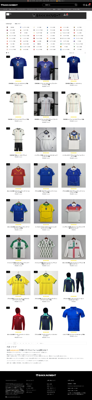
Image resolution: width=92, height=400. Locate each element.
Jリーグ (5, 9)
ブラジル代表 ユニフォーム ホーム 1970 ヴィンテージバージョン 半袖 (46, 299)
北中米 (59, 9)
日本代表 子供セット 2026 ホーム (74, 83)
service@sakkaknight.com (13, 397)
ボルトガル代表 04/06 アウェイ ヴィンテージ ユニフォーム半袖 (18, 227)
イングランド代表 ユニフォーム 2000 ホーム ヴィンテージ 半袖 (46, 155)
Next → (41, 343)
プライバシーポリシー (31, 390)
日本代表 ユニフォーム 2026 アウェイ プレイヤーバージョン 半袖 (46, 120)
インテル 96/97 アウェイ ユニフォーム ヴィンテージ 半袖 (74, 155)
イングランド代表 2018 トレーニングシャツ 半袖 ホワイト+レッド (74, 227)
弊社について (29, 384)
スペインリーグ (21, 9)
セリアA (49, 9)
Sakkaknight (9, 23)
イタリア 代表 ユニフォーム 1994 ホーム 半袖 (74, 334)
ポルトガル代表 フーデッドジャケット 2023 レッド (18, 335)
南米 (54, 9)
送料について (50, 386)
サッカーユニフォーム (17, 383)
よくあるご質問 (29, 388)
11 (37, 343)
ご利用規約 (28, 386)
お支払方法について (51, 390)
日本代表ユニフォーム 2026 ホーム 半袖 (18, 83)
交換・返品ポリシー (51, 388)
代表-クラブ (12, 9)
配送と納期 (49, 384)
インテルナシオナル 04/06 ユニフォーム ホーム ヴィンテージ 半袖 (46, 227)
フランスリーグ (30, 9)
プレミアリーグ (40, 9)
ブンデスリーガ (67, 9)
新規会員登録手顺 (51, 392)
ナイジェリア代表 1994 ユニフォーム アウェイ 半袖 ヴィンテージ (46, 263)
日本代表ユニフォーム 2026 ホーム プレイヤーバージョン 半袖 (46, 84)
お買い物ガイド (50, 394)
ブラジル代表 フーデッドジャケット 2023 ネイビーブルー (46, 335)
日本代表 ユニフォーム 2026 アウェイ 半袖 (18, 119)
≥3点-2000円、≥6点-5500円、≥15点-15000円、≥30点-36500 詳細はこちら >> (47, 1)
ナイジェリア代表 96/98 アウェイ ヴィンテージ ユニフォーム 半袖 (18, 263)
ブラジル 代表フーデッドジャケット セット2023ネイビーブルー (73, 299)
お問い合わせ (29, 392)
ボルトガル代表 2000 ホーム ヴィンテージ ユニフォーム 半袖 (18, 191)
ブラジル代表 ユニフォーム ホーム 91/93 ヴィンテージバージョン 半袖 (18, 299)
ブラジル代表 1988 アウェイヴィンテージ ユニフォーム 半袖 (46, 191)
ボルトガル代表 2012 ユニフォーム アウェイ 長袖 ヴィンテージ (73, 263)
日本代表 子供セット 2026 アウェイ (18, 155)
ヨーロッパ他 (76, 9)
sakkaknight (14, 350)
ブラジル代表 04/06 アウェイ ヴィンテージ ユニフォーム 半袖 (74, 191)
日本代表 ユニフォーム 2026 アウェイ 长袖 (73, 119)
